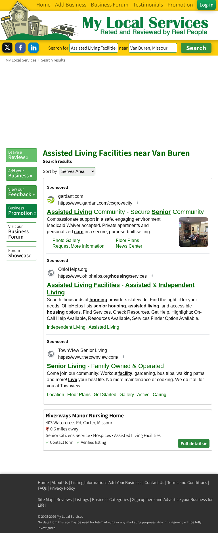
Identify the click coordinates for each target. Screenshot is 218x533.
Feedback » (21, 192)
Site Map (46, 499)
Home (43, 482)
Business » (20, 173)
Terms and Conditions (187, 482)
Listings (82, 499)
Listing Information (88, 482)
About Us (60, 482)
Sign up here (143, 499)
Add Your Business (125, 482)
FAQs (42, 488)
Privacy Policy (62, 488)
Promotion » (22, 210)
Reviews (64, 499)
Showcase (20, 253)
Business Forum (18, 231)
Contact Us (154, 482)
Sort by (50, 171)
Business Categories (110, 499)
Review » (18, 154)
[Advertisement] (109, 105)
